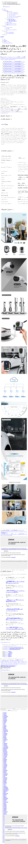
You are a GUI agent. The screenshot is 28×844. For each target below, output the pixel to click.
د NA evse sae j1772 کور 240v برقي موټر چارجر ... (14, 609)
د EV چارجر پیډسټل (11, 24)
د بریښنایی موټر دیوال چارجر (18, 661)
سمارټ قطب (9, 22)
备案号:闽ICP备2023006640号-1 (8, 666)
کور (4, 8)
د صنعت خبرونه (10, 32)
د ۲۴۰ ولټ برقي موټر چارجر (11, 663)
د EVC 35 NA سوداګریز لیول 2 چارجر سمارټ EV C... (15, 591)
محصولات (5, 10)
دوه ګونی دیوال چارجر (15, 16)
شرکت (4, 25)
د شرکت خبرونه (10, 33)
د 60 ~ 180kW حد (13, 21)
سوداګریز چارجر (13, 12)
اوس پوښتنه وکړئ (5, 642)
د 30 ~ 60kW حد (12, 19)
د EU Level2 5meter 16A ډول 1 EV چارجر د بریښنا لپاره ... (14, 618)
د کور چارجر (12, 14)
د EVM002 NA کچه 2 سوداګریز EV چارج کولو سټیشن (15, 582)
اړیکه (5, 34)
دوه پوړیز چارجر (13, 17)
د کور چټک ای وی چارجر (14, 662)
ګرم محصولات (13, 660)
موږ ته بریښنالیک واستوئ (8, 111)
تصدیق (7, 28)
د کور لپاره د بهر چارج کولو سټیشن (9, 664)
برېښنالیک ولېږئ (5, 670)
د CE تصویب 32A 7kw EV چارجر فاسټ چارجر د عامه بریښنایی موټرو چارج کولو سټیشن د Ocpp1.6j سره (14, 531)
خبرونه (5, 30)
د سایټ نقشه (5, 660)
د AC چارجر (9, 11)
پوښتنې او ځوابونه (11, 29)
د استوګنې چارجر (13, 13)
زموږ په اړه (9, 27)
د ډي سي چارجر (10, 18)
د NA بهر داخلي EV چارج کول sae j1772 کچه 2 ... (15, 600)
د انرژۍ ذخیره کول (11, 23)
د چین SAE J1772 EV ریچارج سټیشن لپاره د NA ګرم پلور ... (15, 628)
